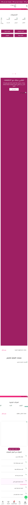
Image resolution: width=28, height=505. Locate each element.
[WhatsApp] (26, 497)
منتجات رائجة (7, 31)
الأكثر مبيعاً (20, 35)
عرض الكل (4, 350)
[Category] (15, 57)
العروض (7, 35)
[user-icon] (3, 502)
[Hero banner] (14, 396)
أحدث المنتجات (21, 31)
